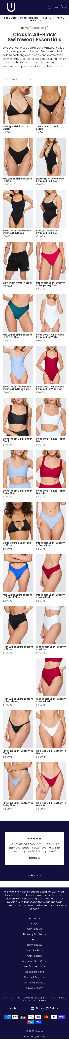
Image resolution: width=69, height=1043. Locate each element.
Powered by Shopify (34, 1036)
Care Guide (34, 945)
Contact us (34, 928)
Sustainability (34, 950)
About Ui (34, 918)
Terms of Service (34, 982)
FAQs (34, 923)
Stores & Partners (34, 977)
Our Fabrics (34, 955)
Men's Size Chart (34, 966)
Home (25, 28)
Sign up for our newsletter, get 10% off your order (33, 999)
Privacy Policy (34, 988)
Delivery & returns (34, 934)
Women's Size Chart (34, 961)
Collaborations (34, 972)
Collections (38, 28)
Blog (34, 939)
